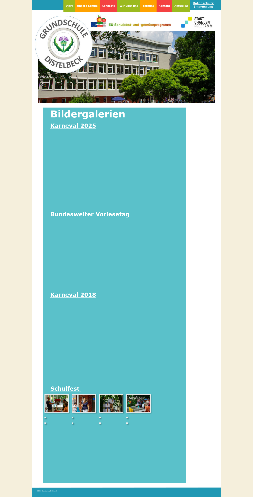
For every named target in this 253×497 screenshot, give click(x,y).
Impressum (203, 6)
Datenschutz (203, 3)
